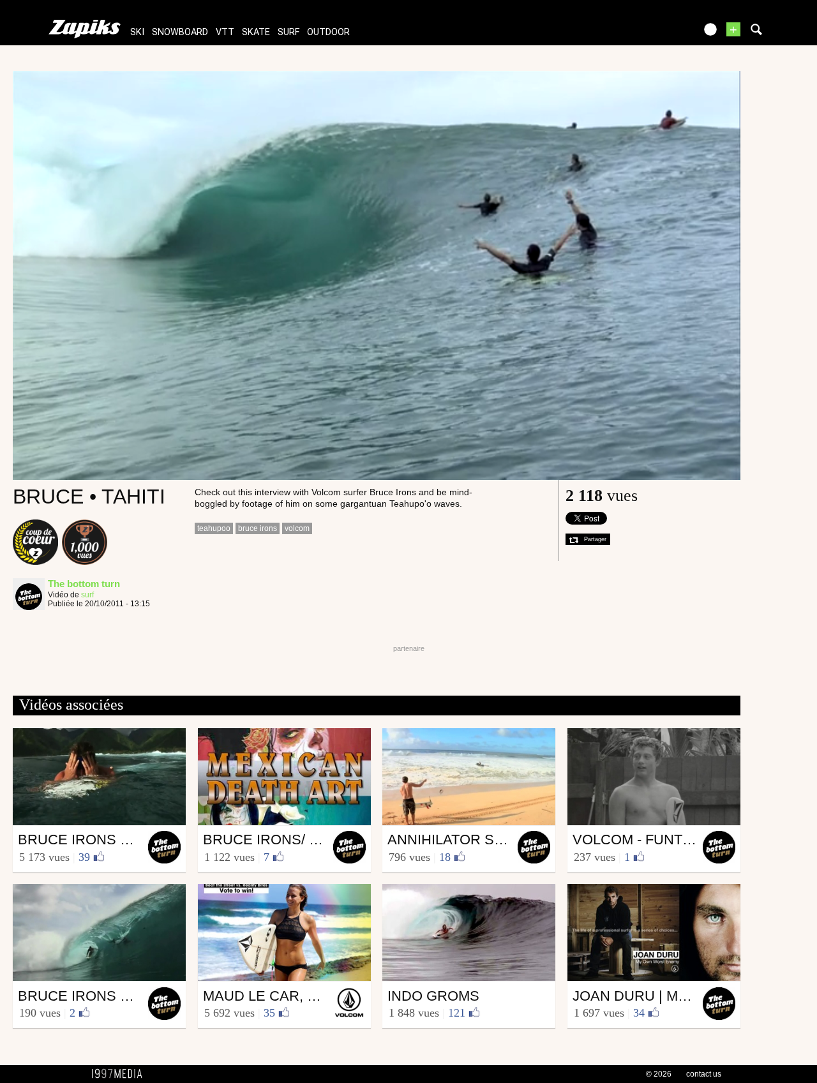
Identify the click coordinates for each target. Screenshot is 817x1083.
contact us (703, 1074)
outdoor (328, 32)
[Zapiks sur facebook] (659, 33)
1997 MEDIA (120, 1074)
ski (137, 32)
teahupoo (213, 528)
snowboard (180, 32)
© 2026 (658, 1074)
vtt (225, 32)
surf (288, 32)
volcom (297, 528)
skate (256, 32)
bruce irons (257, 528)
